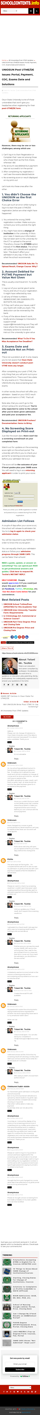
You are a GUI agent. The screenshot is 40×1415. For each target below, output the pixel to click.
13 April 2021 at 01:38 (15, 861)
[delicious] (35, 1392)
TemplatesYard (27, 1409)
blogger (7, 717)
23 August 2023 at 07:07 (16, 1150)
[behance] (28, 1392)
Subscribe (20, 1369)
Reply (9, 742)
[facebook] (4, 1392)
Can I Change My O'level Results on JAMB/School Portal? (24, 1316)
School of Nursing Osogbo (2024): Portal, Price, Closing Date (24, 1307)
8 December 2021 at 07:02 (16, 924)
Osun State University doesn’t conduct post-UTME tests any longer (17, 363)
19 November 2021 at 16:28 (17, 883)
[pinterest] (14, 1392)
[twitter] (7, 1392)
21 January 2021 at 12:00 (16, 765)
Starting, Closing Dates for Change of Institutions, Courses (24, 1280)
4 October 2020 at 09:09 (22, 751)
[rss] (25, 1392)
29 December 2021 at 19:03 (23, 990)
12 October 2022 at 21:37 (16, 1118)
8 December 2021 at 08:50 (23, 943)
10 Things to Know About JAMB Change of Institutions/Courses (25, 1271)
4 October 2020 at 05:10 (16, 728)
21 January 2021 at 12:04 (22, 798)
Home (4, 60)
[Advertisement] (20, 37)
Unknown (11, 763)
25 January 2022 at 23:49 (16, 1051)
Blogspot (26, 1412)
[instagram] (32, 1392)
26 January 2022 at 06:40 (22, 1073)
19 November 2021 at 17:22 (23, 906)
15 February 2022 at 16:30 (16, 1089)
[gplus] (10, 1392)
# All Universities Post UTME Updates (20, 642)
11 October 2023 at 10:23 (16, 1177)
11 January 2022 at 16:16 (22, 1031)
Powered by (14, 1376)
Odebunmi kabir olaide (18, 1086)
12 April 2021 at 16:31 (21, 843)
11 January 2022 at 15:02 (16, 1006)
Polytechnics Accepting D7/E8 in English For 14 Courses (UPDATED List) (24, 1262)
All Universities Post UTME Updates (21, 60)
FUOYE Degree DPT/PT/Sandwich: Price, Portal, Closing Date (25, 1325)
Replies (12, 746)
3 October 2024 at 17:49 (16, 1195)
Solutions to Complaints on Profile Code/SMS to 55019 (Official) (25, 1289)
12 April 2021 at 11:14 (14, 822)
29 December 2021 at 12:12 (16, 969)
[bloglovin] (17, 1392)
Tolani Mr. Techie (22, 749)
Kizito (10, 859)
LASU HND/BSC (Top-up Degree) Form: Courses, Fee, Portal (24, 1333)
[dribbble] (21, 1392)
